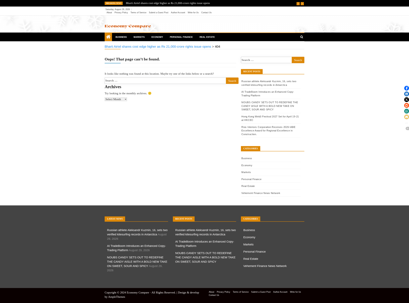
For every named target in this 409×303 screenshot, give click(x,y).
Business (121, 37)
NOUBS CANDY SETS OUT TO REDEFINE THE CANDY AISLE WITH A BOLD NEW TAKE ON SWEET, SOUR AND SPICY (269, 106)
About (109, 12)
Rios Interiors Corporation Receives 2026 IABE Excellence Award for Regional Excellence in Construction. (268, 131)
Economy (157, 37)
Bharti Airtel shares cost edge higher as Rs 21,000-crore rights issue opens (168, 3)
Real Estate (207, 37)
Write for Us (193, 12)
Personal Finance (181, 37)
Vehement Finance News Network (260, 193)
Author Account (178, 12)
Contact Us (206, 12)
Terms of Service (138, 12)
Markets (139, 37)
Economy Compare (138, 292)
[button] (406, 88)
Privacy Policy (121, 12)
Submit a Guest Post (158, 12)
